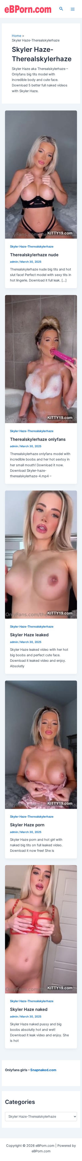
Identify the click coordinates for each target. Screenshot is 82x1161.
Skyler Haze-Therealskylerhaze (32, 246)
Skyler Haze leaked (29, 634)
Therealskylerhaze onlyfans (38, 439)
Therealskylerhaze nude (34, 254)
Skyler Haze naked (29, 1009)
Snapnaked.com (43, 1070)
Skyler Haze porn (27, 824)
